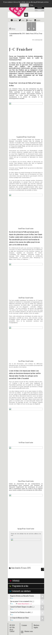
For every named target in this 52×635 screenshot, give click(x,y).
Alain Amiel (15, 567)
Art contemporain (37, 40)
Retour (12, 28)
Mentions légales (36, 626)
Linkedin (38, 20)
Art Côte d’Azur (12, 628)
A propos (24, 625)
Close (31, 5)
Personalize (24, 5)
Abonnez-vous (28, 631)
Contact (12, 631)
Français (39, 7)
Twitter (22, 20)
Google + (30, 20)
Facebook (15, 20)
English (39, 10)
